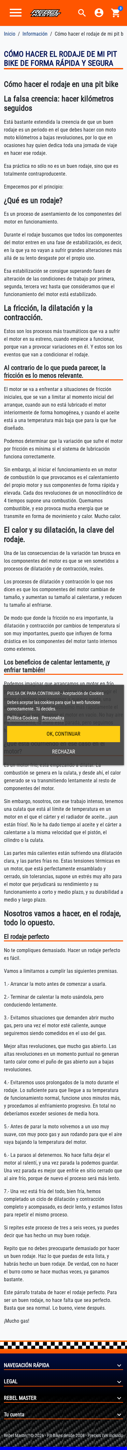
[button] (82, 13)
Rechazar (63, 752)
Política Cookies (22, 718)
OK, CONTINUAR (63, 734)
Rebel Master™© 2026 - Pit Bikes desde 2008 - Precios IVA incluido (63, 1435)
